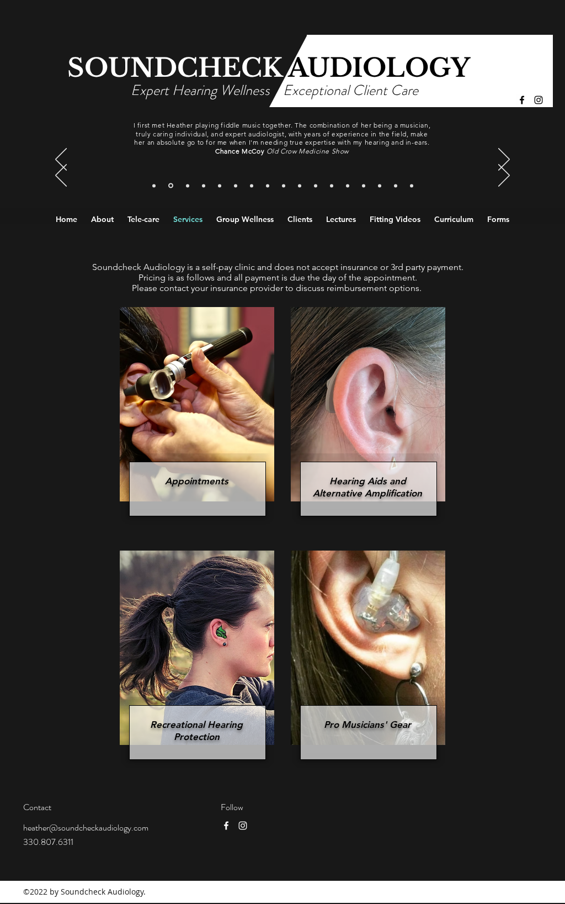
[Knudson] (170, 185)
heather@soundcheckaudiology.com (85, 827)
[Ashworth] (411, 185)
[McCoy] (154, 185)
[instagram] (538, 99)
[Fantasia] (395, 185)
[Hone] (219, 185)
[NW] (235, 185)
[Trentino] (363, 185)
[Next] (504, 176)
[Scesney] (331, 185)
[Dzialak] (315, 185)
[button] (197, 404)
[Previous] (61, 176)
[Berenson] (203, 185)
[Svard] (267, 185)
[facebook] (521, 99)
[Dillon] (187, 185)
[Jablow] (251, 185)
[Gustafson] (283, 185)
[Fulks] (299, 185)
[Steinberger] (379, 185)
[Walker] (347, 185)
